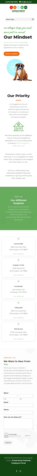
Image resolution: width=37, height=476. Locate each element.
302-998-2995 (12, 2)
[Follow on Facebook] (16, 471)
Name (6, 393)
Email (6, 402)
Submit (8, 443)
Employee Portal (18, 463)
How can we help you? (13, 417)
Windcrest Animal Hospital (15, 42)
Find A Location (12, 54)
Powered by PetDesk (21, 460)
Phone (6, 410)
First (5, 399)
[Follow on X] (20, 471)
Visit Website (18, 254)
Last (20, 399)
